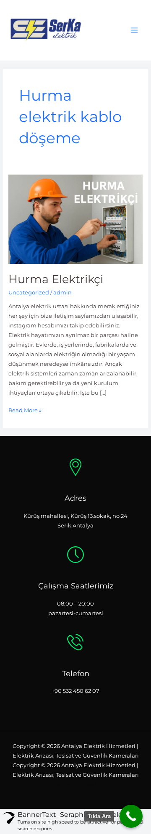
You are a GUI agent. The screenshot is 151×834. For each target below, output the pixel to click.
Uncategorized (28, 292)
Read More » (25, 409)
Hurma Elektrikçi (55, 279)
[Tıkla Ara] (131, 816)
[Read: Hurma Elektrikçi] (75, 218)
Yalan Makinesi (75, 784)
